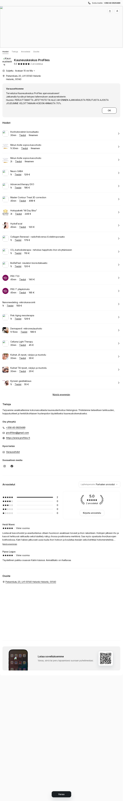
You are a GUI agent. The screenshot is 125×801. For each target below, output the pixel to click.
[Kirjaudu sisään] (117, 11)
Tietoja (15, 51)
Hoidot (5, 51)
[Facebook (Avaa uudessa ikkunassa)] (12, 466)
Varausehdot (13, 452)
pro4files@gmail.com (17, 432)
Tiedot (22, 135)
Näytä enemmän (61, 394)
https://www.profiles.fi (18, 438)
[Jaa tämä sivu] (109, 11)
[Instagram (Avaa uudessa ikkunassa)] (5, 466)
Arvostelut (25, 51)
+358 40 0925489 (112, 3)
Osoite (36, 51)
